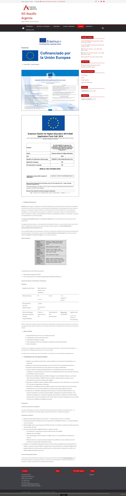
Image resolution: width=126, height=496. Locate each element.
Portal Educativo (85, 80)
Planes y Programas (69, 26)
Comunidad (89, 26)
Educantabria (84, 75)
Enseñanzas (29, 26)
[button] (33, 26)
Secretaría (56, 26)
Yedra (82, 77)
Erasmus (80, 26)
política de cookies (89, 493)
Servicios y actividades (43, 26)
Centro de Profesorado (86, 82)
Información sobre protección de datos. (31, 485)
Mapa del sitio (30, 30)
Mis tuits (92, 474)
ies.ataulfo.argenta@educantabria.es (30, 484)
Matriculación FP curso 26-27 (88, 57)
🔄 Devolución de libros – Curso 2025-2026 (50, 1)
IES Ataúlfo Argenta (78, 471)
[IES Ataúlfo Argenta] (23, 28)
